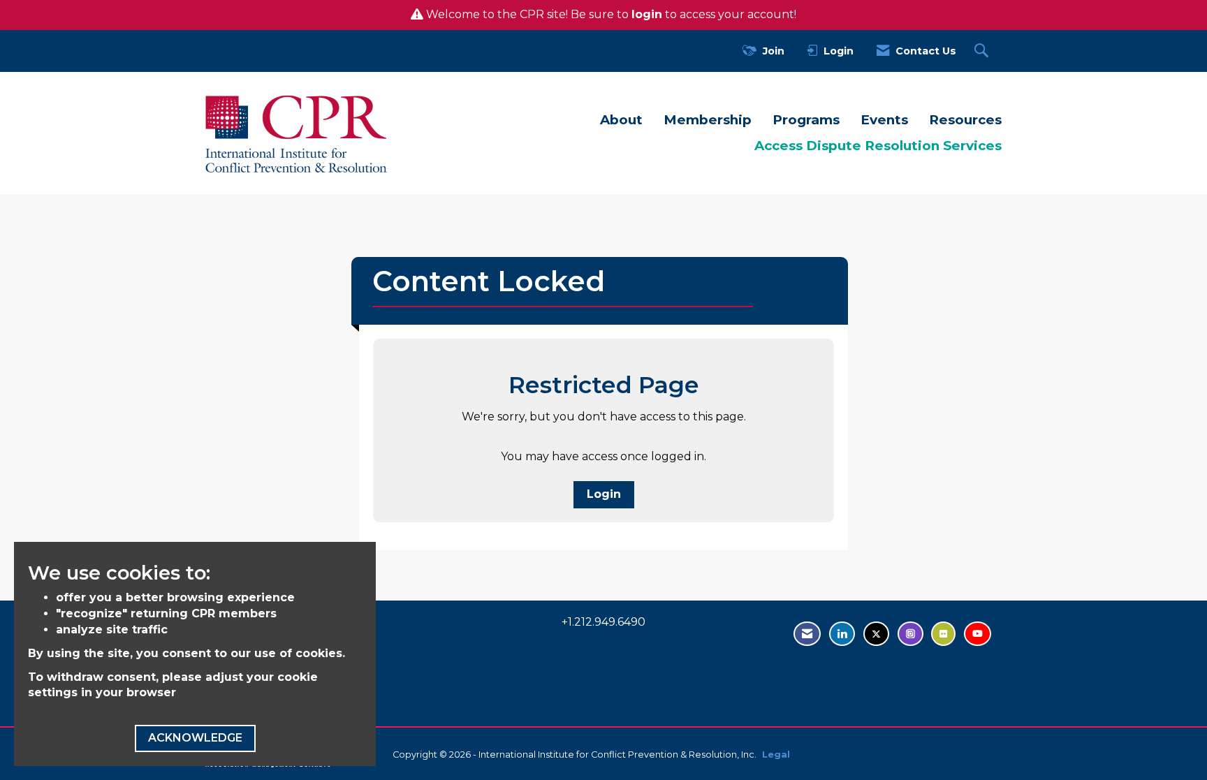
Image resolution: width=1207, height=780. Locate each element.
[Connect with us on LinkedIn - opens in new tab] (842, 633)
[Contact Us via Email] (807, 633)
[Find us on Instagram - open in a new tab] (910, 633)
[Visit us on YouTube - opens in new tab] (977, 633)
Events (884, 120)
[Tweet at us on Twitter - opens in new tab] (876, 633)
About (621, 120)
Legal (776, 754)
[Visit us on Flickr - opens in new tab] (943, 633)
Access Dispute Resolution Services (878, 146)
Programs (806, 120)
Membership (708, 120)
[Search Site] (983, 51)
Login (604, 494)
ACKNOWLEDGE (195, 737)
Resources (965, 120)
